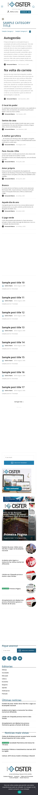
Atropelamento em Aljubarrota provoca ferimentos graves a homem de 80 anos (12, 602)
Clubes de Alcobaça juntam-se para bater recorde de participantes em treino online (19, 737)
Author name (9, 286)
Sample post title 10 (13, 282)
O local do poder (10, 105)
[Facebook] (4, 658)
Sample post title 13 (13, 327)
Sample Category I (8, 31)
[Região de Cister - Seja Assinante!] (16, 492)
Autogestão (12, 38)
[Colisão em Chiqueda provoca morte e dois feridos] (31, 575)
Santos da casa (9, 120)
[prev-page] (29, 500)
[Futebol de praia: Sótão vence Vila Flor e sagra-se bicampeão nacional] (31, 549)
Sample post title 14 (13, 342)
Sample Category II (21, 31)
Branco (5, 185)
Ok (19, 792)
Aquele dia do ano (10, 202)
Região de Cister (9, 538)
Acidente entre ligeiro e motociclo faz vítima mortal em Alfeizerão (13, 562)
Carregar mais (18, 402)
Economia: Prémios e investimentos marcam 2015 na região (19, 750)
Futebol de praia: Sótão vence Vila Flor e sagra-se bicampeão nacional (12, 548)
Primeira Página (15, 534)
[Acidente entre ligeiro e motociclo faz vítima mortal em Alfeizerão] (31, 562)
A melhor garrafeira (11, 136)
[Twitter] (14, 658)
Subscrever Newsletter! (20, 463)
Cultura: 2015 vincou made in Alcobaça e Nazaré (18, 756)
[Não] (36, 789)
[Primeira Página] (19, 519)
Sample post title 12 (13, 312)
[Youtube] (20, 658)
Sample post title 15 (13, 357)
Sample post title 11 (13, 297)
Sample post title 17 (13, 387)
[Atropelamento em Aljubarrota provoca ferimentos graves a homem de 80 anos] (31, 602)
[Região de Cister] (19, 4)
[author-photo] (5, 64)
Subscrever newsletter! (28, 650)
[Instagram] (9, 658)
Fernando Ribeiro (12, 64)
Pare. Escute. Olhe (10, 151)
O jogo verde (8, 217)
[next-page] (32, 500)
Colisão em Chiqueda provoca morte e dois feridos (12, 575)
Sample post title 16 (13, 372)
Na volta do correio (17, 70)
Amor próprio (8, 168)
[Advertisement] (19, 254)
